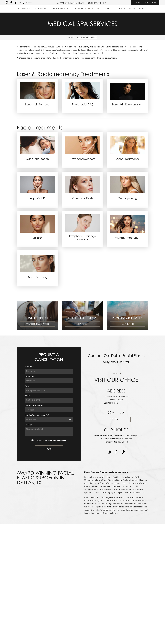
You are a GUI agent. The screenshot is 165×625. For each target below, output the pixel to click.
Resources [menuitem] (129, 9)
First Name (29, 367)
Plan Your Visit (127, 324)
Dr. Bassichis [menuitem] (23, 9)
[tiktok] (16, 2)
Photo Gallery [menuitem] (112, 9)
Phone (27, 396)
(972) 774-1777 (26, 2)
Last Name (29, 376)
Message (28, 424)
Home (71, 37)
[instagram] (7, 2)
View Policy (82, 324)
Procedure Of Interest (34, 405)
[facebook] (11, 2)
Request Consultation (145, 2)
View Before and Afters (37, 324)
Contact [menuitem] (143, 9)
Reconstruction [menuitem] (75, 9)
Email (27, 386)
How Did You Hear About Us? (37, 415)
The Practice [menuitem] (40, 9)
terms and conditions (57, 441)
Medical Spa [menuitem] (94, 9)
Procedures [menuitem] (57, 9)
